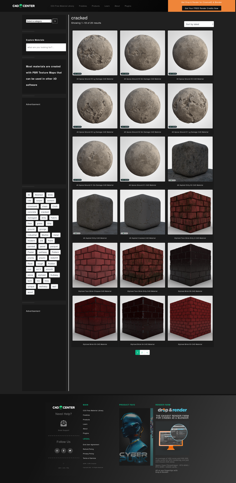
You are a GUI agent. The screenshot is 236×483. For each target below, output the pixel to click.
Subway (54, 275)
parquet (54, 246)
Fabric (54, 217)
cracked (45, 212)
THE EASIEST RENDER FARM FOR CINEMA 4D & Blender (172, 416)
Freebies (83, 6)
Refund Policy (88, 449)
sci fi (38, 269)
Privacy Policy (88, 454)
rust (29, 269)
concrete (32, 212)
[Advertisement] (44, 143)
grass (39, 223)
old (41, 240)
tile (38, 280)
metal (56, 235)
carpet (39, 200)
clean (45, 206)
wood (30, 292)
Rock (30, 263)
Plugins (128, 6)
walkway (43, 286)
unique (31, 286)
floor (30, 223)
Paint (50, 240)
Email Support (63, 430)
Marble (45, 235)
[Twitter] (70, 450)
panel (42, 246)
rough (40, 263)
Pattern (55, 252)
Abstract (39, 194)
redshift (54, 257)
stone (30, 275)
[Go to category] (55, 21)
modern (31, 240)
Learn (107, 6)
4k (29, 194)
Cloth (55, 206)
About (117, 6)
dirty (44, 217)
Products (96, 6)
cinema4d (32, 206)
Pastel (31, 252)
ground (31, 229)
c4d (29, 200)
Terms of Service (89, 458)
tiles (47, 280)
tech (30, 280)
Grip (49, 223)
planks (31, 257)
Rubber (51, 263)
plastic (42, 257)
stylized (42, 275)
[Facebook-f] (63, 450)
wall (54, 286)
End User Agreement (91, 444)
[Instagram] (57, 450)
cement (50, 200)
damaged (32, 217)
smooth (49, 269)
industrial (32, 235)
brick (50, 194)
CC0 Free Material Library (62, 6)
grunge (42, 229)
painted (31, 246)
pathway (43, 252)
